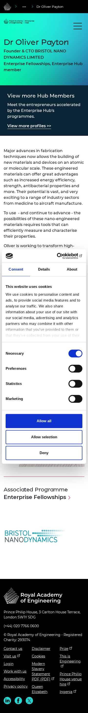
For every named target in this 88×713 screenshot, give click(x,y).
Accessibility (14, 679)
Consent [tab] (16, 269)
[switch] (75, 368)
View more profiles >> (29, 126)
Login (8, 664)
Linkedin (7, 700)
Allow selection (44, 437)
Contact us (13, 648)
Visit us (10, 656)
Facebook (18, 700)
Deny (44, 453)
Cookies (38, 656)
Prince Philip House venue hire (71, 679)
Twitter (29, 700)
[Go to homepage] (7, 6)
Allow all (44, 421)
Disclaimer (41, 648)
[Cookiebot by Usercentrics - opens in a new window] (62, 256)
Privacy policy (16, 686)
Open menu (77, 27)
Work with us (15, 671)
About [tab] (72, 269)
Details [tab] (44, 269)
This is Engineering (70, 659)
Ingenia (66, 692)
